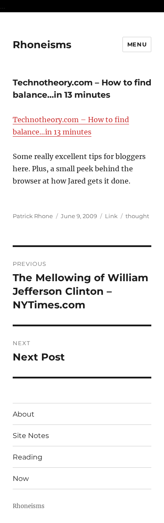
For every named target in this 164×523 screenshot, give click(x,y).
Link (111, 215)
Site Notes (31, 435)
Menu (137, 44)
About (24, 414)
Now (21, 478)
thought (137, 215)
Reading (27, 457)
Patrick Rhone (33, 215)
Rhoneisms (42, 45)
